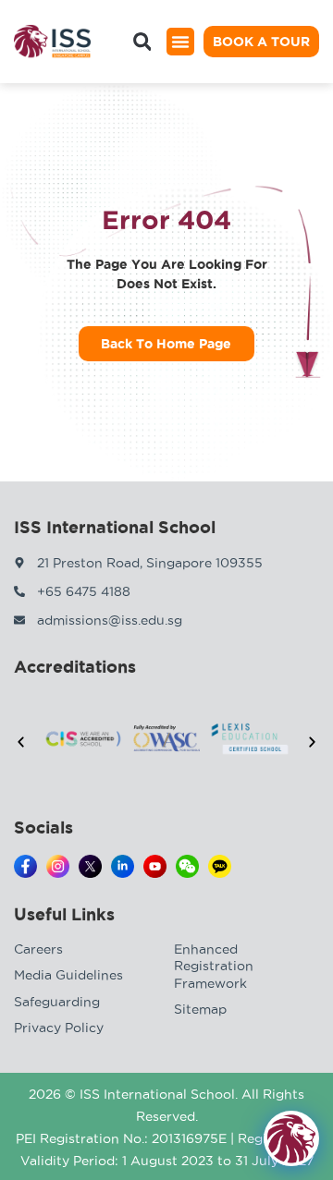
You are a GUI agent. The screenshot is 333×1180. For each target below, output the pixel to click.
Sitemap (200, 1009)
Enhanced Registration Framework (213, 966)
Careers (38, 949)
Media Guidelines (68, 974)
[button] (180, 41)
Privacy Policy (59, 1027)
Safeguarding (57, 1001)
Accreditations (75, 666)
